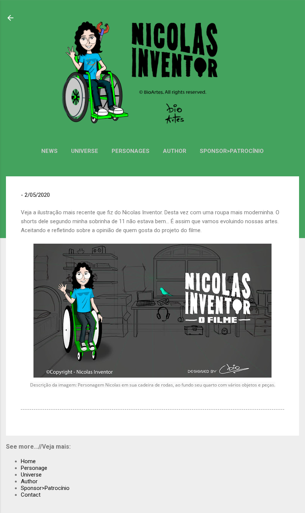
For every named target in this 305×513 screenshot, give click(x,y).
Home (28, 461)
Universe (84, 151)
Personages (131, 151)
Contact (31, 494)
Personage (34, 468)
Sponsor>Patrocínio (232, 151)
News (49, 151)
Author (174, 151)
